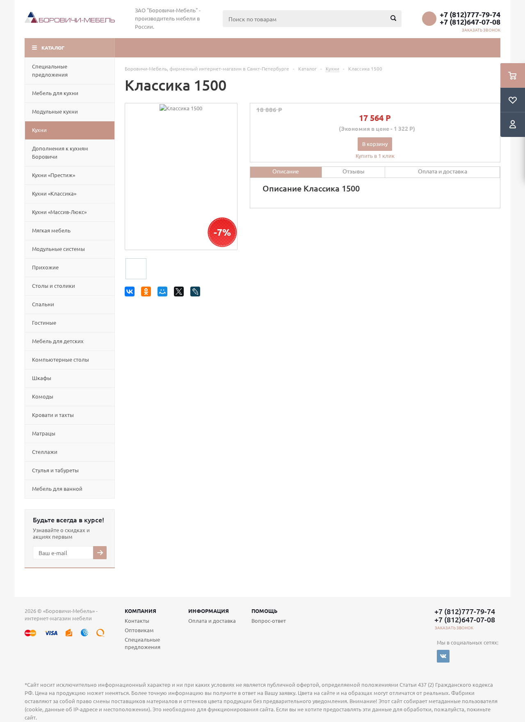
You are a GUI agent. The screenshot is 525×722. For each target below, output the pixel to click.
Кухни (39, 129)
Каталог (52, 47)
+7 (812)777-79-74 (470, 14)
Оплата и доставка (212, 620)
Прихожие (45, 267)
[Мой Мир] (164, 293)
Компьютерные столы (60, 359)
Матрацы (43, 433)
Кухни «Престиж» (53, 174)
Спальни (43, 304)
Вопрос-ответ (268, 620)
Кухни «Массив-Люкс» (59, 211)
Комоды (42, 396)
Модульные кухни (55, 111)
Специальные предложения (50, 70)
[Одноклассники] (147, 293)
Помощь (264, 610)
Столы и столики (53, 285)
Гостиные (44, 322)
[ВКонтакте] (131, 293)
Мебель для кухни (55, 92)
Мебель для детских (58, 340)
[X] (180, 293)
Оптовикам (139, 629)
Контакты (137, 620)
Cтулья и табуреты (55, 470)
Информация (208, 610)
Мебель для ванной (57, 488)
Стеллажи (44, 451)
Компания (140, 610)
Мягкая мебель (51, 230)
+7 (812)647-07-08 (470, 21)
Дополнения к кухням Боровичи (60, 152)
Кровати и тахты (53, 414)
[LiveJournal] (196, 293)
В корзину (375, 143)
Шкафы (41, 377)
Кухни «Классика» (54, 193)
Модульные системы (58, 248)
